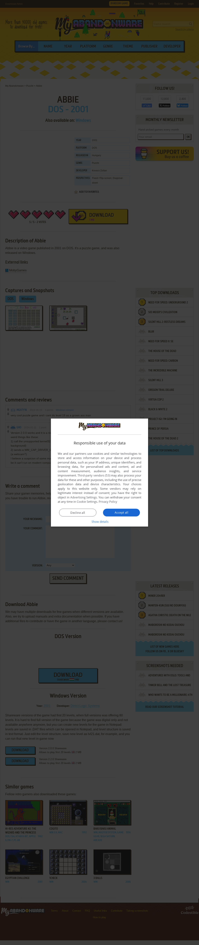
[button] (99, 521)
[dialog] (99, 472)
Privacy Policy (108, 501)
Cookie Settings (87, 501)
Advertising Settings (83, 497)
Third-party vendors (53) (94, 475)
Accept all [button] (121, 512)
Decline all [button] (77, 513)
